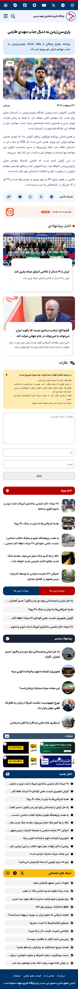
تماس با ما (49, 976)
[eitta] (24, 5)
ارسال (39, 476)
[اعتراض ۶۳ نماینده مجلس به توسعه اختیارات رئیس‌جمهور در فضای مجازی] (68, 576)
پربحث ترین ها (21, 591)
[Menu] (5, 16)
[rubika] (34, 5)
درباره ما (61, 976)
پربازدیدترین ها (57, 591)
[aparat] (5, 5)
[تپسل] (42, 744)
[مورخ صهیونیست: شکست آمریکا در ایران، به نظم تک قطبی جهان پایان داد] (68, 705)
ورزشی (6, 105)
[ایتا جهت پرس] (39, 212)
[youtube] (43, 5)
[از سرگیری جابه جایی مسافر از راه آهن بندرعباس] (68, 723)
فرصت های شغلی (32, 976)
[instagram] (72, 5)
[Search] (13, 16)
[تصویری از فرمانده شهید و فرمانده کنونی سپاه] (68, 671)
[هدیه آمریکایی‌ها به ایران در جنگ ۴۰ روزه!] (68, 523)
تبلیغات (16, 976)
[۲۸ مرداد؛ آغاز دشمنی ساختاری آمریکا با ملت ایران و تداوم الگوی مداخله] (68, 506)
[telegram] (63, 5)
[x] (53, 5)
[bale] (15, 5)
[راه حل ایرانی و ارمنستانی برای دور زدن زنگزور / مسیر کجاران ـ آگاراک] (68, 654)
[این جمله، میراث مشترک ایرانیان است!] (68, 688)
